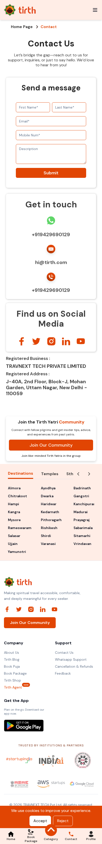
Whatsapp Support (71, 659)
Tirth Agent (13, 687)
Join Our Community (51, 445)
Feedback (63, 673)
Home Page (22, 26)
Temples (49, 473)
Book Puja (12, 666)
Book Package (15, 673)
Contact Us (64, 652)
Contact (49, 26)
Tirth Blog (11, 659)
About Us (11, 652)
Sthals (72, 473)
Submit (51, 173)
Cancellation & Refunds (74, 666)
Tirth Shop (12, 680)
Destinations (20, 473)
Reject (63, 820)
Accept (40, 820)
